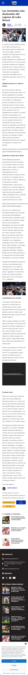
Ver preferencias (14, 669)
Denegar (14, 665)
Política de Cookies (6, 673)
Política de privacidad (15, 673)
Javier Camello (10, 24)
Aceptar (14, 661)
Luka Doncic (9, 506)
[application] (14, 374)
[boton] (3, 3)
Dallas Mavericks (21, 502)
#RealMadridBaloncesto (8, 502)
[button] (25, 643)
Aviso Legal (23, 673)
